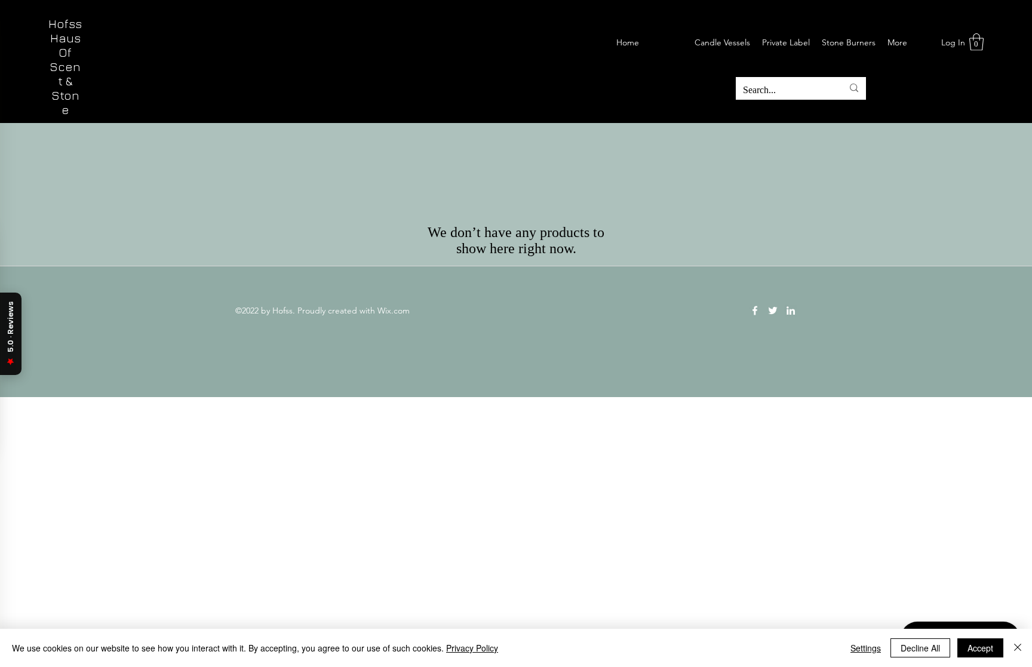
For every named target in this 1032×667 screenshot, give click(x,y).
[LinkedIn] (791, 310)
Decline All (920, 648)
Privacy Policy (472, 648)
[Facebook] (755, 310)
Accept (980, 648)
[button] (976, 42)
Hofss (65, 23)
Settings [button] (865, 648)
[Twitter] (773, 310)
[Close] (1017, 647)
